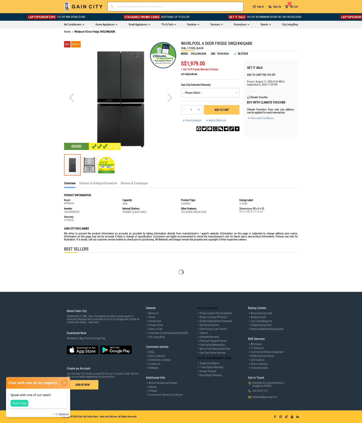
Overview (70, 183)
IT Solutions (257, 348)
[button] (71, 97)
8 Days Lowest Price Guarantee (216, 313)
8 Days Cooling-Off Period (213, 317)
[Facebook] (198, 128)
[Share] (237, 128)
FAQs (151, 351)
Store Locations (157, 355)
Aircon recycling (259, 363)
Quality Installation (209, 363)
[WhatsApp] (215, 128)
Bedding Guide (258, 317)
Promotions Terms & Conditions (166, 394)
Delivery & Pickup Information (98, 183)
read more (93, 322)
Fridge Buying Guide (261, 325)
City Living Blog (157, 336)
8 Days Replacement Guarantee (216, 321)
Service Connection (207, 308)
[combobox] (175, 6)
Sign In (260, 6)
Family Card (155, 321)
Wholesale (256, 344)
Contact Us (154, 363)
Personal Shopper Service (213, 340)
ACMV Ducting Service (262, 355)
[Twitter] (204, 128)
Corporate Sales (259, 367)
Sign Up (277, 6)
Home (67, 31)
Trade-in (204, 332)
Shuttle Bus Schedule (160, 359)
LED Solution (257, 359)
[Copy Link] (231, 128)
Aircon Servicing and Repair (163, 382)
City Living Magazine (261, 321)
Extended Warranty (209, 336)
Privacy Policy (156, 325)
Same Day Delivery (209, 325)
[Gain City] (83, 6)
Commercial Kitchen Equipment (267, 351)
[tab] (70, 184)
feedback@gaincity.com (264, 397)
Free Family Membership (212, 344)
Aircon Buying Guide (261, 313)
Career (152, 317)
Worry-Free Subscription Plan (215, 348)
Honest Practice (208, 371)
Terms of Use (155, 328)
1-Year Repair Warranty (211, 367)
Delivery (152, 386)
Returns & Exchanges (134, 183)
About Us (154, 313)
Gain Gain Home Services (213, 352)
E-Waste (153, 390)
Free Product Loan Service (213, 328)
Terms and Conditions (262, 118)
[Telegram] (226, 128)
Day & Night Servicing (211, 375)
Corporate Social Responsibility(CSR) (168, 332)
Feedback (153, 367)
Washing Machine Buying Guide (267, 328)
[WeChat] (220, 128)
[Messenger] (209, 128)
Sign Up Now (82, 384)
